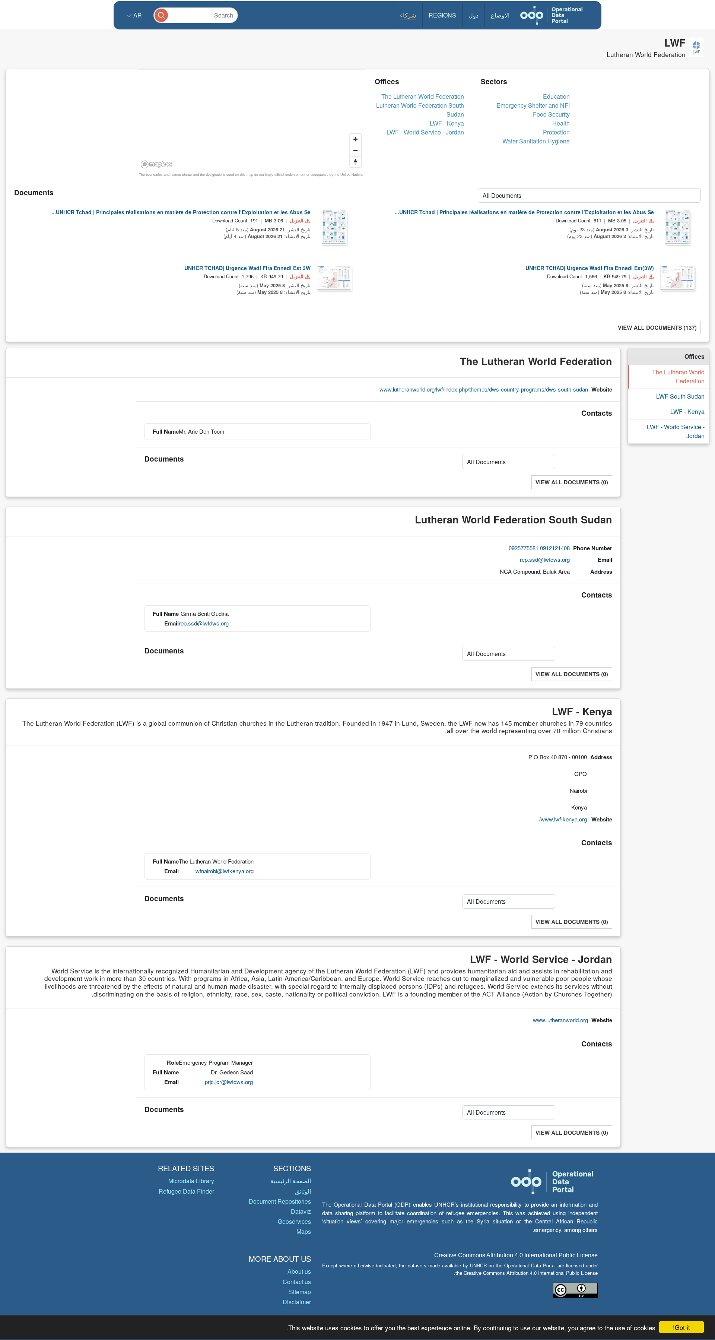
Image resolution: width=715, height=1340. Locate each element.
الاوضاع (500, 15)
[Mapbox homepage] (156, 164)
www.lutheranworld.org (560, 1020)
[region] (252, 121)
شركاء (408, 15)
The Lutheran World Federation (422, 96)
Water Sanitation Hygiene (536, 141)
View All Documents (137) (657, 327)
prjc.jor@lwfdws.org (229, 1082)
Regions (442, 15)
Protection (556, 132)
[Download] (334, 226)
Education (556, 96)
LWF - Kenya (447, 123)
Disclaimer (297, 1302)
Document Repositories (280, 1201)
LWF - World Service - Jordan (425, 132)
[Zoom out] (355, 150)
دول (473, 15)
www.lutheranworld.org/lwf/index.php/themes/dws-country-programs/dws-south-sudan (483, 389)
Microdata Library (191, 1180)
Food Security (551, 114)
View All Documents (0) (572, 482)
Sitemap (300, 1291)
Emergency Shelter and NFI (533, 105)
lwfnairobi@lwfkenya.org (224, 871)
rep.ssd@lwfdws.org (545, 559)
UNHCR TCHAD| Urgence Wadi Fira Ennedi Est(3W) (589, 268)
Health (561, 123)
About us (299, 1271)
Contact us (297, 1281)
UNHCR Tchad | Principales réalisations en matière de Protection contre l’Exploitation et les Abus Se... (181, 212)
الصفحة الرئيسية (290, 1180)
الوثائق (303, 1191)
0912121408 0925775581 (539, 548)
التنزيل (296, 220)
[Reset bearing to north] (355, 161)
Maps (303, 1231)
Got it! (681, 1327)
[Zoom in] (355, 139)
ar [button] (137, 15)
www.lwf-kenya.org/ (563, 819)
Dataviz (301, 1211)
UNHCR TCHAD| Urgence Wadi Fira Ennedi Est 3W (247, 268)
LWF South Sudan (680, 396)
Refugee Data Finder (186, 1191)
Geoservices (294, 1221)
